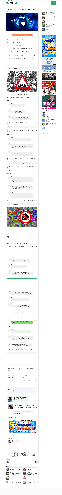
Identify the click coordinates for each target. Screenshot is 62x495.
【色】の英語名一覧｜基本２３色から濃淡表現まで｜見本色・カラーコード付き (51, 20)
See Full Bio (24, 410)
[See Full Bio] (26, 410)
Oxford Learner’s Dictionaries (13, 391)
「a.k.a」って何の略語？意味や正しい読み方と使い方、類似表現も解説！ (50, 16)
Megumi (36, 11)
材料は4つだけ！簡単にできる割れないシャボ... (51, 120)
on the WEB (11, 390)
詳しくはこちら (22, 35)
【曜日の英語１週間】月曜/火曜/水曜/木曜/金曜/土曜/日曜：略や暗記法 (50, 13)
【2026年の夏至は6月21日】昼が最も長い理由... (50, 128)
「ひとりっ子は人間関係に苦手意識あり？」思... (50, 116)
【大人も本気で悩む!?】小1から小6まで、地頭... (50, 113)
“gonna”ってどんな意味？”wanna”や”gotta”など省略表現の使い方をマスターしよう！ (50, 25)
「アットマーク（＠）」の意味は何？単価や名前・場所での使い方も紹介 (51, 28)
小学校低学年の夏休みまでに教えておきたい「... (51, 124)
